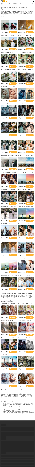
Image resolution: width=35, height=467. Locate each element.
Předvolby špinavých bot (14, 351)
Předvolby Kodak (14, 368)
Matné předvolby (14, 317)
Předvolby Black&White (31, 351)
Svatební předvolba (14, 32)
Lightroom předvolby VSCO (8, 396)
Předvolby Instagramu (31, 334)
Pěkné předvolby (31, 385)
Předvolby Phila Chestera (31, 368)
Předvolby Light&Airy (31, 317)
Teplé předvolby (14, 385)
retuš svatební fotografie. (19, 12)
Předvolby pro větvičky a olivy (14, 334)
